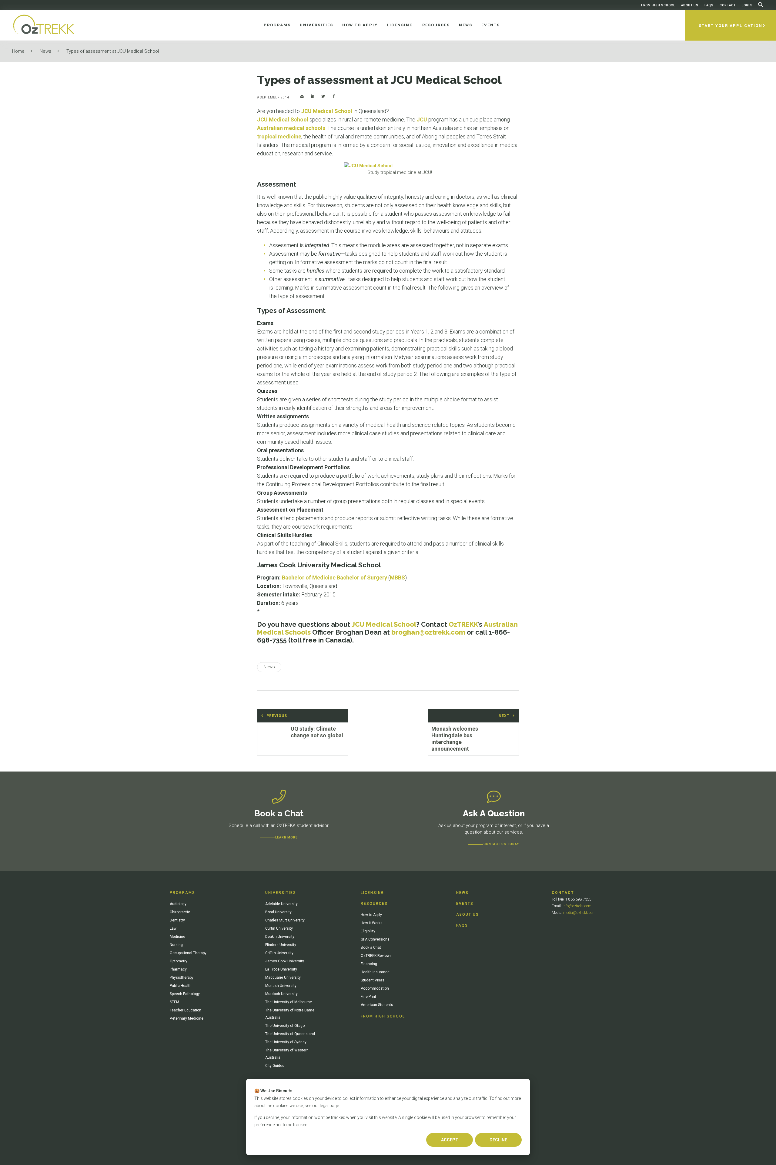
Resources (374, 903)
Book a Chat (371, 947)
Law (173, 928)
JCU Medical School (326, 111)
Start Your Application (730, 25)
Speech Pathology (185, 994)
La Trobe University (281, 969)
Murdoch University (281, 994)
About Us (689, 5)
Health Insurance (375, 972)
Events (464, 903)
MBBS (397, 577)
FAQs (709, 5)
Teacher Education (185, 1010)
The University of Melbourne (288, 1002)
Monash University (280, 986)
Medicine (177, 936)
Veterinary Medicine (186, 1018)
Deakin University (279, 936)
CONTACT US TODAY (501, 844)
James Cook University (284, 961)
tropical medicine (279, 136)
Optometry (178, 961)
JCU (421, 119)
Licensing (372, 893)
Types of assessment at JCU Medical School (112, 51)
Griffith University (279, 953)
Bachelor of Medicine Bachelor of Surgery (334, 577)
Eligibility (368, 931)
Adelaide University (281, 904)
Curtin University (279, 928)
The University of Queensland (290, 1034)
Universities (280, 893)
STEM (174, 1002)
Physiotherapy (181, 977)
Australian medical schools (291, 128)
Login (747, 5)
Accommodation (375, 988)
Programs (182, 893)
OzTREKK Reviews (376, 956)
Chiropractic (180, 912)
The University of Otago (285, 1026)
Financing (369, 964)
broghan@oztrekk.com (428, 632)
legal (324, 1105)
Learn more (286, 837)
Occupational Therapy (188, 953)
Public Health (181, 986)
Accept (449, 1139)
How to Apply (371, 915)
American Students (377, 1005)
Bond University (278, 912)
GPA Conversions (375, 939)
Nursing (176, 945)
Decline (498, 1139)
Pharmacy (178, 969)
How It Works (372, 923)
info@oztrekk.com (577, 906)
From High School (658, 5)
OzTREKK (463, 624)
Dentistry (177, 920)
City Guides (274, 1066)
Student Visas (372, 980)
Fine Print (368, 996)
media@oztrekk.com (579, 913)
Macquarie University (283, 977)
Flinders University (280, 945)
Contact (728, 5)
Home (18, 51)
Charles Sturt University (285, 920)
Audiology (178, 904)
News (45, 51)
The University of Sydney (285, 1042)
